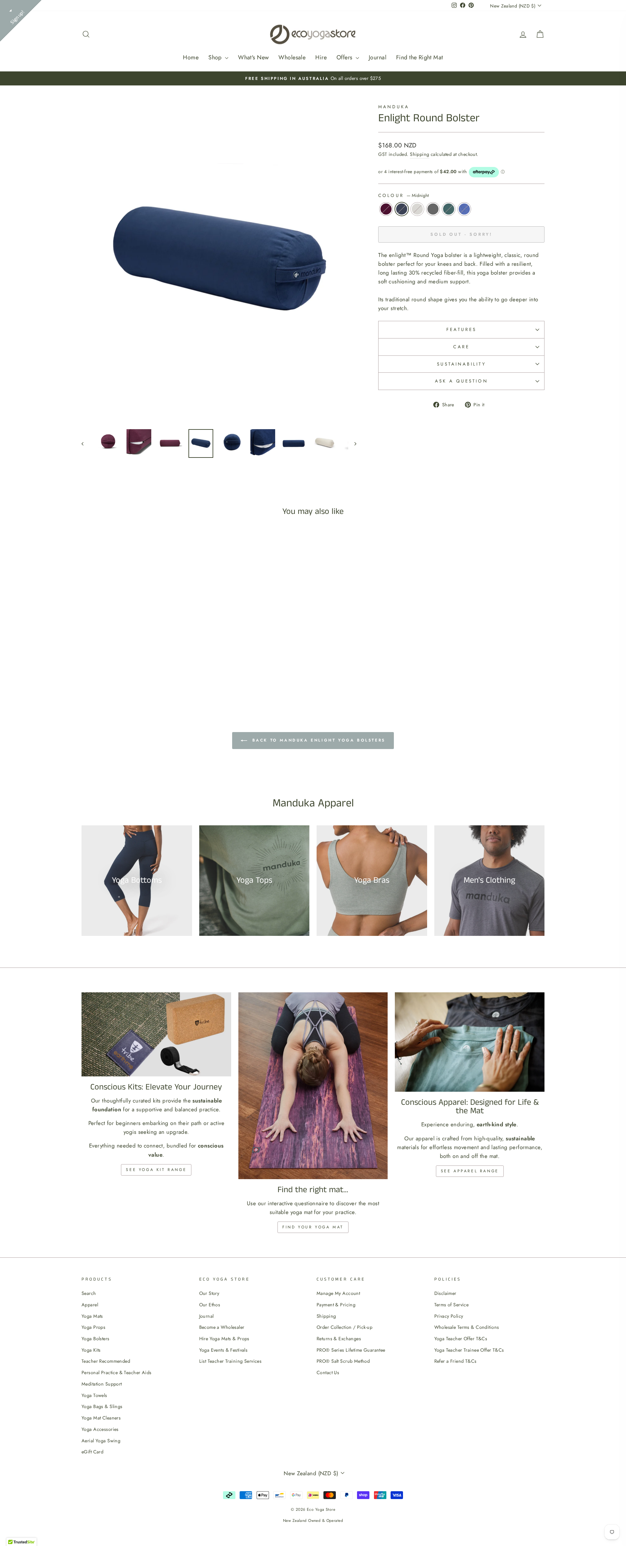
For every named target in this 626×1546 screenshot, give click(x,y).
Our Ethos (209, 1304)
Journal (377, 57)
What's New (253, 57)
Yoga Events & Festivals (223, 1350)
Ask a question (461, 381)
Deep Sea (448, 209)
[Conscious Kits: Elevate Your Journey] (156, 1034)
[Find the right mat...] (313, 1085)
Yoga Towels (94, 1395)
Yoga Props (93, 1327)
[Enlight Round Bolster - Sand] (132, 677)
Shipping (419, 154)
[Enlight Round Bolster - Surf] (159, 677)
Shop (215, 57)
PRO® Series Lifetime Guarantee (351, 1350)
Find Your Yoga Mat (313, 1227)
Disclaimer (445, 1293)
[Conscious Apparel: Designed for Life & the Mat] (469, 1042)
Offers (345, 57)
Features (461, 329)
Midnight (401, 209)
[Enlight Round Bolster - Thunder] (141, 677)
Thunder (433, 209)
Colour (403, 195)
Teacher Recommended (106, 1361)
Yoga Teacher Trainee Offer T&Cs (469, 1350)
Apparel (90, 1304)
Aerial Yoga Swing (101, 1440)
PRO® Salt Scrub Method (343, 1361)
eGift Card (92, 1451)
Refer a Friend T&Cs (455, 1361)
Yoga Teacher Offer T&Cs (460, 1338)
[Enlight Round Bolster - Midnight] (123, 677)
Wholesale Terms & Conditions (466, 1327)
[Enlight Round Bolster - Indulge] (115, 677)
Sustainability (461, 364)
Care (461, 346)
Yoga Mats (92, 1316)
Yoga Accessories (100, 1429)
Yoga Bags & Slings (102, 1406)
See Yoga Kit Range (156, 1170)
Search (89, 1293)
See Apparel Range (470, 1171)
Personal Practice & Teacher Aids (117, 1372)
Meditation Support (102, 1384)
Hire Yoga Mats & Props (224, 1338)
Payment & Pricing (336, 1304)
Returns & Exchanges (339, 1338)
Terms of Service (451, 1304)
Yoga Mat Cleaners (101, 1418)
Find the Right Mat (419, 57)
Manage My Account (338, 1293)
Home (191, 57)
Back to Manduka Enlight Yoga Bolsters (317, 740)
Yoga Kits (91, 1350)
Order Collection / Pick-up (344, 1327)
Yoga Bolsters (96, 1338)
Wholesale (292, 57)
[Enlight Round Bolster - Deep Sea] (150, 677)
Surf (464, 209)
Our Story (209, 1293)
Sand (417, 209)
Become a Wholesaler (222, 1327)
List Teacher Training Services (230, 1361)
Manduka (393, 106)
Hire (321, 57)
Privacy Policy (448, 1316)
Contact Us (328, 1372)
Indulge (386, 209)
